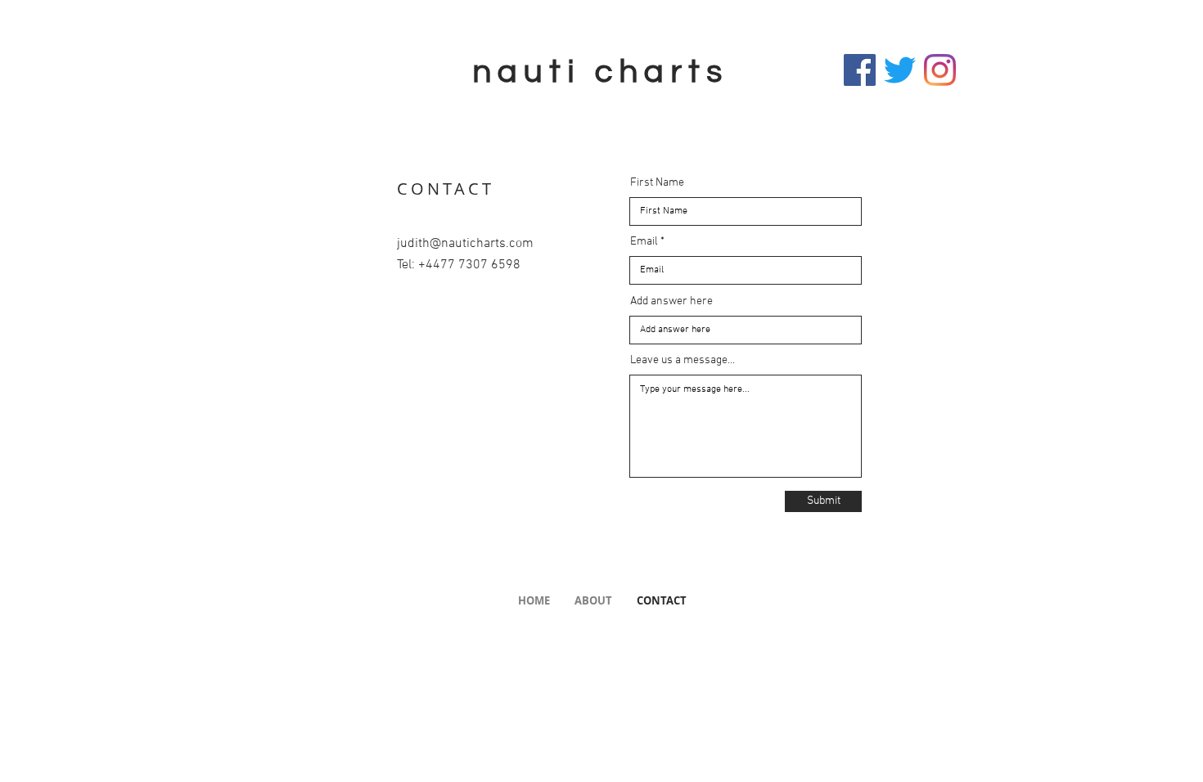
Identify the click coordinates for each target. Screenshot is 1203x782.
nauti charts (600, 71)
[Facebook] (860, 70)
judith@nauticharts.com (465, 244)
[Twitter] (900, 70)
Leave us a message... (682, 360)
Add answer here (671, 302)
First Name (657, 183)
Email (644, 242)
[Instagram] (940, 70)
